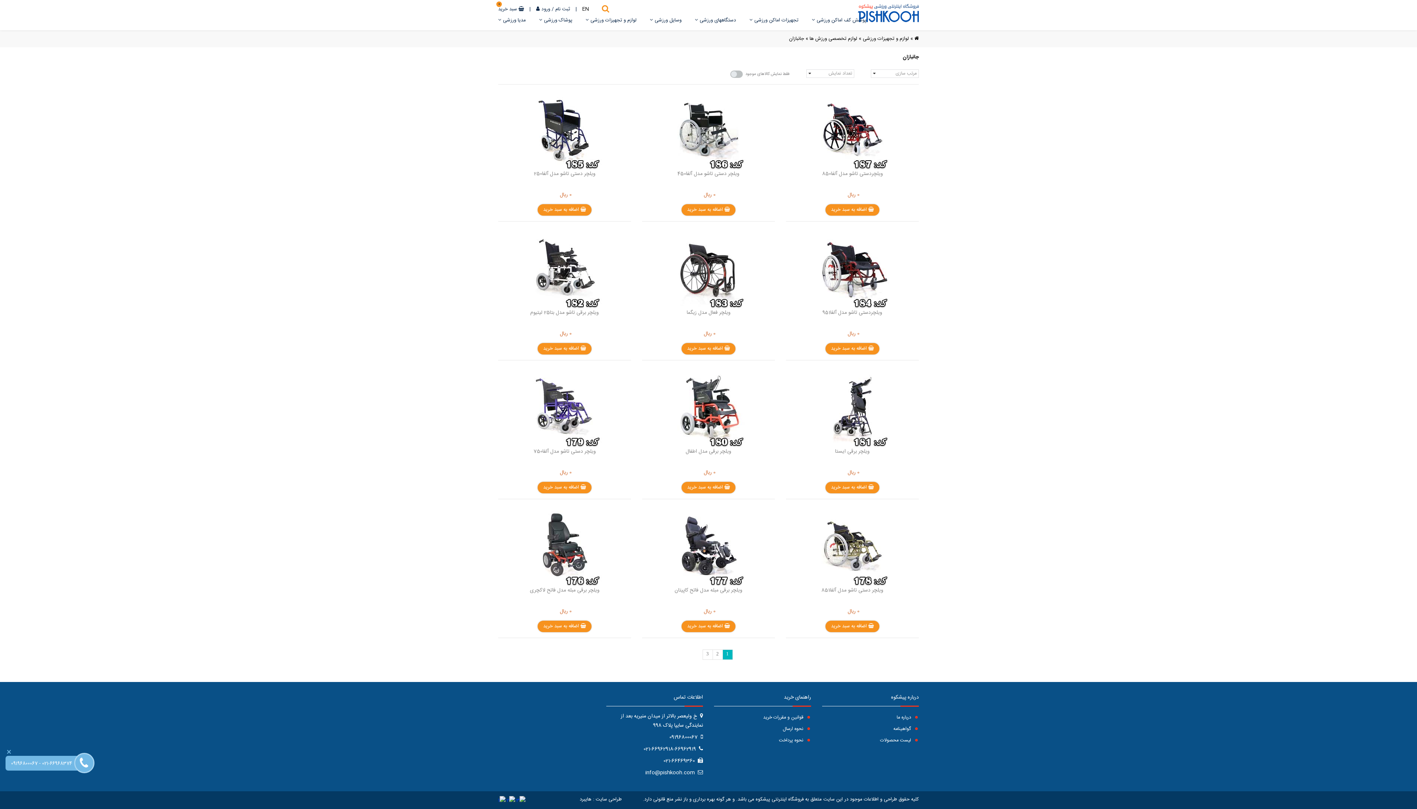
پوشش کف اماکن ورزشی (840, 20)
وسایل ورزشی (667, 20)
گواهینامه (903, 729)
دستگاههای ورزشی (717, 20)
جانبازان (796, 39)
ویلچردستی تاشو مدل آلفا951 (852, 312)
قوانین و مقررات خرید (784, 717)
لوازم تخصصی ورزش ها (833, 39)
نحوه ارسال (794, 729)
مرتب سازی (906, 74)
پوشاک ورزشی (557, 20)
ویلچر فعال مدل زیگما (709, 312)
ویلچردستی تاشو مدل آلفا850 (852, 173)
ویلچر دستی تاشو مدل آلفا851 (852, 590)
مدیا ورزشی (513, 20)
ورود (545, 9)
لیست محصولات (896, 740)
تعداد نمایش (840, 74)
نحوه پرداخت (792, 740)
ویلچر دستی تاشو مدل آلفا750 (565, 451)
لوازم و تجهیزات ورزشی (613, 20)
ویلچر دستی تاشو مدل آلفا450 (708, 173)
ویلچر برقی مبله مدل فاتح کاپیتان (708, 590)
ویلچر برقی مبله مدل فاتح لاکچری (565, 590)
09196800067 (24, 764)
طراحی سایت (609, 799)
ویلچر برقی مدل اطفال (708, 451)
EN (585, 9)
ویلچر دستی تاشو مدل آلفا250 (565, 173)
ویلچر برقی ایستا (852, 451)
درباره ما (905, 717)
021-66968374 (57, 764)
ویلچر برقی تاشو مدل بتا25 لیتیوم (564, 312)
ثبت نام (562, 9)
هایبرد (586, 799)
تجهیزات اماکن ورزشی (776, 20)
